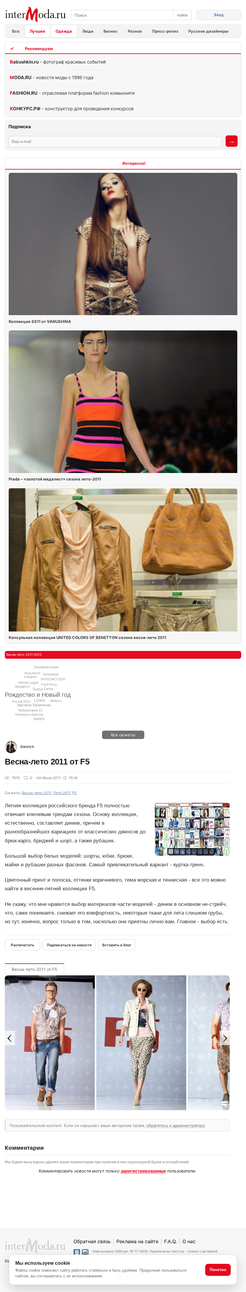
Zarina (48, 688)
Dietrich (27, 747)
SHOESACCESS (52, 679)
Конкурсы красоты (29, 714)
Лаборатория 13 (30, 710)
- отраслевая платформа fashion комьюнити (72, 93)
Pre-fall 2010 (21, 701)
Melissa (56, 700)
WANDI (39, 719)
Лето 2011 (61, 793)
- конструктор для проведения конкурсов (72, 108)
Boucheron (32, 673)
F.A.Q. (170, 1241)
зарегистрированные (143, 1170)
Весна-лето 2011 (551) (24, 654)
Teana (37, 689)
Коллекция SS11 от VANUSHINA (40, 321)
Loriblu (39, 700)
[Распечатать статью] (22, 944)
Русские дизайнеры (208, 31)
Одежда (64, 31)
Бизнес (111, 31)
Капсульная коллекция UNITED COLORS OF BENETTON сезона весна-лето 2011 (87, 637)
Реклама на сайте (137, 1241)
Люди (87, 31)
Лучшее (37, 31)
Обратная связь (92, 1241)
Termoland (50, 674)
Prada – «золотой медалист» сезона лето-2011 (55, 479)
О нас (189, 1241)
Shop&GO (22, 686)
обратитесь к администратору (175, 1125)
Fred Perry (49, 684)
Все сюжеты (123, 734)
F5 (74, 793)
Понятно (218, 1269)
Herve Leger (28, 683)
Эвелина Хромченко (33, 705)
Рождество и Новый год (38, 694)
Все (16, 31)
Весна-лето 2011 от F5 (34, 969)
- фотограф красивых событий (58, 62)
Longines (30, 677)
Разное (135, 31)
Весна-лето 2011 (36, 793)
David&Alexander (46, 667)
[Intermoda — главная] (35, 14)
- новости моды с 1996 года (51, 77)
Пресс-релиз (165, 31)
